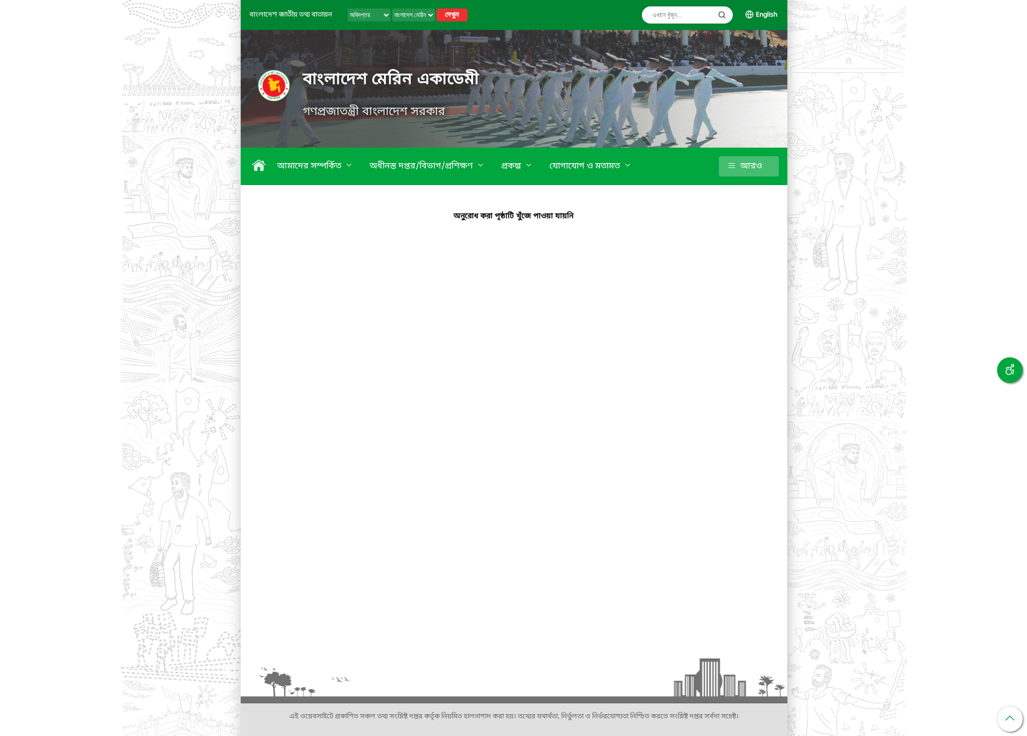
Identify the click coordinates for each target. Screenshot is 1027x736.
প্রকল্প (512, 166)
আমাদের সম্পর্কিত (310, 166)
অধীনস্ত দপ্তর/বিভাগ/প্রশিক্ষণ (422, 166)
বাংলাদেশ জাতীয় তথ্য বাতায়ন (290, 14)
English (766, 15)
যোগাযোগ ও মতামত (585, 166)
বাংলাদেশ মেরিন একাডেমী (391, 79)
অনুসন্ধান (722, 15)
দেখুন (452, 15)
